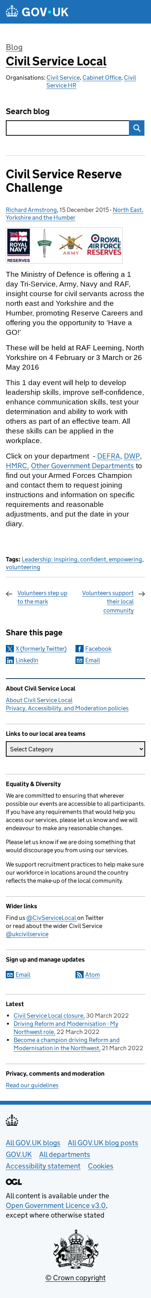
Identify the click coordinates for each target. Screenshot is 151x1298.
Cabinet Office (101, 77)
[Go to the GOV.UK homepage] (37, 12)
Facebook (98, 648)
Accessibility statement (43, 1166)
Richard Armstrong (31, 209)
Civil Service (63, 77)
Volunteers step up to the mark (42, 597)
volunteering (23, 567)
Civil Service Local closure (48, 1015)
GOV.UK (19, 1154)
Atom (92, 974)
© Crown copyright (75, 1277)
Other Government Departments (82, 465)
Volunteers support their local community (108, 601)
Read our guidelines (32, 1085)
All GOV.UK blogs (33, 1142)
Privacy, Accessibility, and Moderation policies (67, 708)
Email (92, 660)
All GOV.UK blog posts (103, 1142)
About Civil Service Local (39, 700)
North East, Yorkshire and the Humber (74, 213)
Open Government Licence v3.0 (56, 1205)
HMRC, (17, 465)
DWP (132, 456)
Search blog (28, 111)
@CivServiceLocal (51, 917)
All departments (64, 1154)
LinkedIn (26, 660)
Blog (14, 47)
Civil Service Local (56, 61)
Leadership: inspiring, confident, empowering (82, 559)
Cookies (100, 1166)
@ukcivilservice (27, 934)
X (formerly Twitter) (41, 648)
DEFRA (108, 456)
